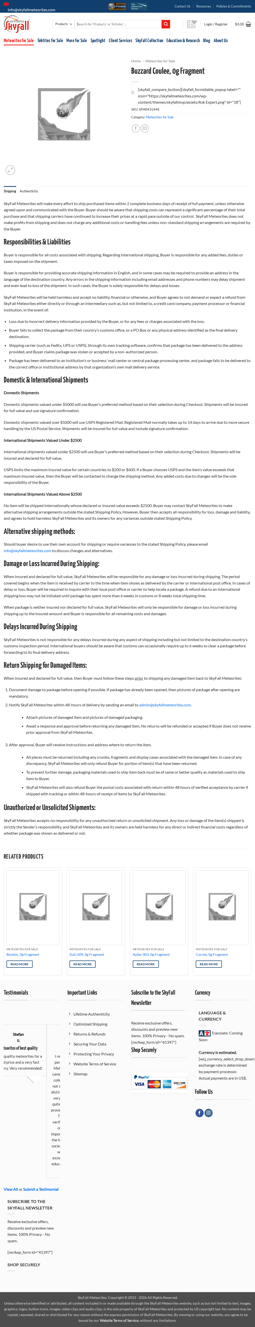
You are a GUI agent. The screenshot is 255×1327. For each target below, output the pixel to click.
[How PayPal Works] (159, 1082)
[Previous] (4, 923)
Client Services (120, 40)
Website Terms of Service (119, 1320)
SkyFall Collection (149, 40)
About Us (221, 40)
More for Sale (76, 40)
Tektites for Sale (50, 40)
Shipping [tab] (10, 191)
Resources (203, 6)
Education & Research (183, 40)
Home (136, 61)
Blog (206, 40)
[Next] (251, 923)
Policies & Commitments (233, 6)
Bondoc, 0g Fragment (22, 954)
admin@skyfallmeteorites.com (165, 704)
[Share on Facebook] (136, 128)
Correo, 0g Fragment (212, 954)
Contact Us (183, 6)
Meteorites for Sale (19, 40)
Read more (19, 964)
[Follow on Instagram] (208, 1113)
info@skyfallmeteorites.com (27, 550)
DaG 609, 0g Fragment (86, 954)
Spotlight (98, 40)
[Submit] (166, 24)
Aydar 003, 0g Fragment (151, 954)
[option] (37, 1094)
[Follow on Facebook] (199, 1113)
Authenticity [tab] (29, 191)
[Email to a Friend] (145, 128)
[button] (243, 24)
